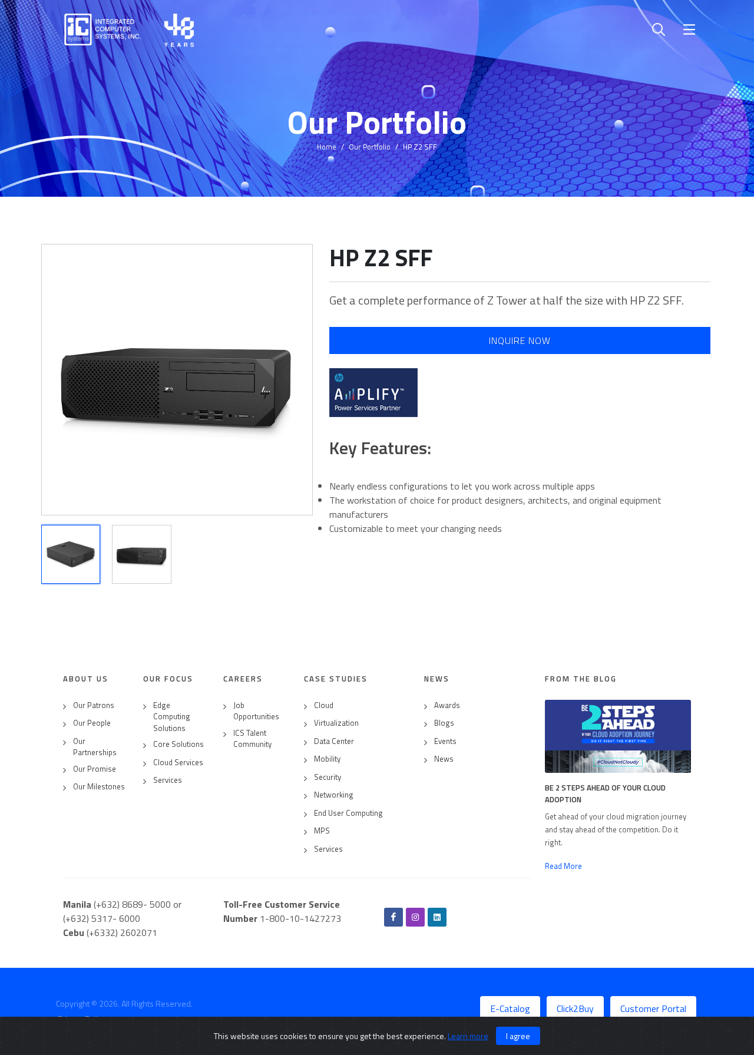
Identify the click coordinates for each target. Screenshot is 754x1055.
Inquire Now (520, 340)
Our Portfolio (370, 147)
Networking (333, 795)
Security (327, 777)
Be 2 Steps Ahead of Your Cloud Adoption (605, 793)
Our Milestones (99, 786)
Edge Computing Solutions (171, 717)
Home (326, 147)
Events (445, 741)
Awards (447, 705)
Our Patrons (93, 705)
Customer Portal (653, 1008)
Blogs (444, 723)
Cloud (323, 705)
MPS (322, 830)
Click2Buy (575, 1008)
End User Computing (348, 813)
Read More (563, 866)
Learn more (468, 1036)
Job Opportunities (256, 711)
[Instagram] (415, 917)
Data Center (334, 741)
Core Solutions (178, 744)
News (444, 759)
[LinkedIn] (437, 917)
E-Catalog (510, 1008)
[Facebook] (393, 917)
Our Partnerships (95, 747)
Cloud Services (178, 762)
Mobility (327, 759)
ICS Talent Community (252, 738)
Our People (92, 723)
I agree (518, 1036)
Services (167, 780)
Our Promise (94, 769)
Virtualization (336, 723)
